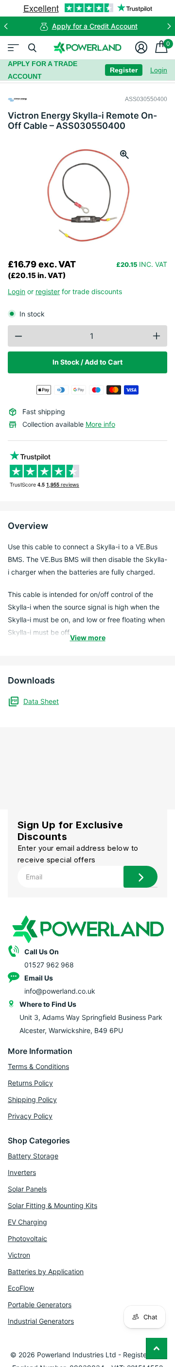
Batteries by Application (46, 1271)
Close (32, 47)
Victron (19, 1255)
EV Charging (27, 1222)
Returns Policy (30, 1083)
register (47, 291)
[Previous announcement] (6, 26)
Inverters (22, 1172)
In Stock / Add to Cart (87, 362)
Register (124, 70)
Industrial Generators (41, 1321)
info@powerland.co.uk (59, 991)
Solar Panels (27, 1189)
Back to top (156, 1348)
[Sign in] (141, 47)
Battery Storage (33, 1156)
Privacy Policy (30, 1116)
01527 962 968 (49, 965)
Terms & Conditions (38, 1066)
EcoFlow (21, 1288)
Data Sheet (41, 701)
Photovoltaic (27, 1238)
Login (158, 70)
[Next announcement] (169, 26)
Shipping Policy (32, 1099)
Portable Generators (39, 1304)
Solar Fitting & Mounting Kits (52, 1205)
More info (100, 424)
